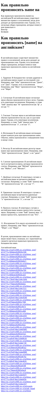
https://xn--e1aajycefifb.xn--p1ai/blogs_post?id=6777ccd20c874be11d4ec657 (18, 383)
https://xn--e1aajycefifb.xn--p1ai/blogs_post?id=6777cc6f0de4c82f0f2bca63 (18, 273)
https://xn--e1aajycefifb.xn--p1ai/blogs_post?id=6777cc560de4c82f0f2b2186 (18, 251)
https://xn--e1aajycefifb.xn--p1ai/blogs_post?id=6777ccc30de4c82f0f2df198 (18, 364)
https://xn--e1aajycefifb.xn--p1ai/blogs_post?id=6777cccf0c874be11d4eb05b (18, 378)
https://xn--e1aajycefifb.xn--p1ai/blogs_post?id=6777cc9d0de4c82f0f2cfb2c (18, 323)
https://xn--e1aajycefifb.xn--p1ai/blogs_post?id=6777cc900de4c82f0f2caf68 (18, 310)
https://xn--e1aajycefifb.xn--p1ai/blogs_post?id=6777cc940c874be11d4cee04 (18, 314)
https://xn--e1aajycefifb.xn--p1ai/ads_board (18, 388)
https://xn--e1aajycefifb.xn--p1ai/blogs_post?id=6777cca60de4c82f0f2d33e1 (18, 333)
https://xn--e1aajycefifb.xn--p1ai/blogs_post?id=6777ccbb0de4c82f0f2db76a (18, 355)
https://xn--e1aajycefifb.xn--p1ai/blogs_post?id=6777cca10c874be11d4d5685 (18, 328)
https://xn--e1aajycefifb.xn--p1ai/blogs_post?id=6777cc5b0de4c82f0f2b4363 (18, 255)
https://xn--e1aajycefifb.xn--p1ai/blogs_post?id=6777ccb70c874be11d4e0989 (18, 351)
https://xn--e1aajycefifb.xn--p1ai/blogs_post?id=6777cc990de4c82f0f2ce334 (18, 319)
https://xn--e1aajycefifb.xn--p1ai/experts (16, 386)
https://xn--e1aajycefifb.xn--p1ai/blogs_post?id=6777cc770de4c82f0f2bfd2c (18, 283)
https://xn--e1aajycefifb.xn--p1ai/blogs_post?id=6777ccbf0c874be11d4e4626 (18, 360)
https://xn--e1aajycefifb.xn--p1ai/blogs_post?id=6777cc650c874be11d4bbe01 (18, 264)
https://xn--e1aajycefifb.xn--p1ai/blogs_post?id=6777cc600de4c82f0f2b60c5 (18, 260)
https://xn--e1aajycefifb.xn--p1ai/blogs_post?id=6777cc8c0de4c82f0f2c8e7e (18, 305)
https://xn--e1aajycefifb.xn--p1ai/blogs (16, 391)
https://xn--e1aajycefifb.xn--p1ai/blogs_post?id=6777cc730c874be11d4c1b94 (18, 278)
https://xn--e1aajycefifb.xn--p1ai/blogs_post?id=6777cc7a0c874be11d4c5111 (18, 287)
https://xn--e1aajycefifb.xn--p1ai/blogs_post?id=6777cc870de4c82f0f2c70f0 (18, 301)
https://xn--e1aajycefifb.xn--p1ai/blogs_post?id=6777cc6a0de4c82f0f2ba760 (18, 269)
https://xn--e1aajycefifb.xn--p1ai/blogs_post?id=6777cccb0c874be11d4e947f (18, 374)
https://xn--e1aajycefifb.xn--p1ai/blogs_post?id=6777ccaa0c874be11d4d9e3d (18, 337)
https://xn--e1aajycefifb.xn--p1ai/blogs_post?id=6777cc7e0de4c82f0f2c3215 (18, 292)
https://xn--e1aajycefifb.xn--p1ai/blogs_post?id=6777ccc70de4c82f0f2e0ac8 (18, 369)
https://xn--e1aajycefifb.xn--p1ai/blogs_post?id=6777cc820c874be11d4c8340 (18, 296)
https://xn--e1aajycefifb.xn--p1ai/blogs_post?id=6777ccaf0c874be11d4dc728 (18, 342)
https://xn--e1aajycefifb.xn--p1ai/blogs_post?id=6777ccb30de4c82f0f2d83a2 (18, 346)
